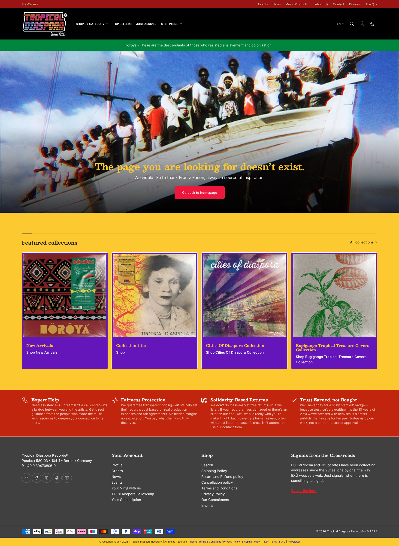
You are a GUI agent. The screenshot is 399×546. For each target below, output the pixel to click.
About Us (321, 4)
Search (207, 465)
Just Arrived (146, 24)
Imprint (207, 505)
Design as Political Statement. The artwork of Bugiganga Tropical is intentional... (199, 45)
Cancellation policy (217, 482)
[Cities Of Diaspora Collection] (244, 295)
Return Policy (269, 541)
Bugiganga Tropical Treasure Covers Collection (332, 347)
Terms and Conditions (219, 488)
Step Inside (169, 24)
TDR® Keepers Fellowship (133, 494)
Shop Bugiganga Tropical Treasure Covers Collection (331, 359)
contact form (232, 427)
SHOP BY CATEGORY (90, 24)
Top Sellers (122, 24)
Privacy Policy (213, 494)
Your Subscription (126, 499)
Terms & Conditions (210, 541)
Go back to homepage (199, 192)
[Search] (352, 24)
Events (263, 4)
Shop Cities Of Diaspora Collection (235, 352)
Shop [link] (120, 352)
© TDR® (371, 531)
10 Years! (355, 4)
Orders (117, 471)
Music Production (297, 4)
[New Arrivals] (65, 295)
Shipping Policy (214, 471)
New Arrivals (39, 345)
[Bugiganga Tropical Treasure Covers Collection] (334, 295)
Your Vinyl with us (126, 488)
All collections (362, 242)
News (276, 4)
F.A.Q (282, 541)
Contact (338, 4)
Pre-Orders (30, 4)
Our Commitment (215, 499)
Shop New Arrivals (41, 352)
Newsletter (293, 541)
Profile (117, 465)
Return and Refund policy (222, 476)
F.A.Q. (370, 4)
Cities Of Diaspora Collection (235, 345)
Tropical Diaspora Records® (345, 531)
